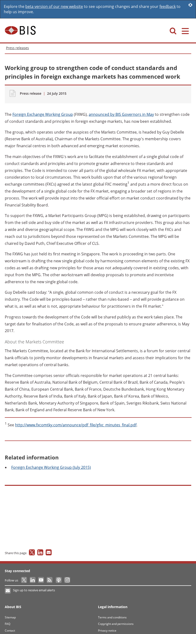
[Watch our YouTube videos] (41, 580)
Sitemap (10, 617)
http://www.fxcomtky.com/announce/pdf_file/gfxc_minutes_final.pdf (75, 425)
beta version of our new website (54, 6)
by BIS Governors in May (121, 114)
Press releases (17, 48)
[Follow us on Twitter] (24, 580)
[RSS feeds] (49, 580)
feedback (167, 6)
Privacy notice (107, 630)
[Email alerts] (8, 590)
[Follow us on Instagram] (67, 580)
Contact (10, 630)
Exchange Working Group (42, 114)
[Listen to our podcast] (58, 580)
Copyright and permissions (116, 624)
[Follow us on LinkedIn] (32, 580)
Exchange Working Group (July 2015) (51, 467)
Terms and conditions (112, 617)
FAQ (7, 624)
